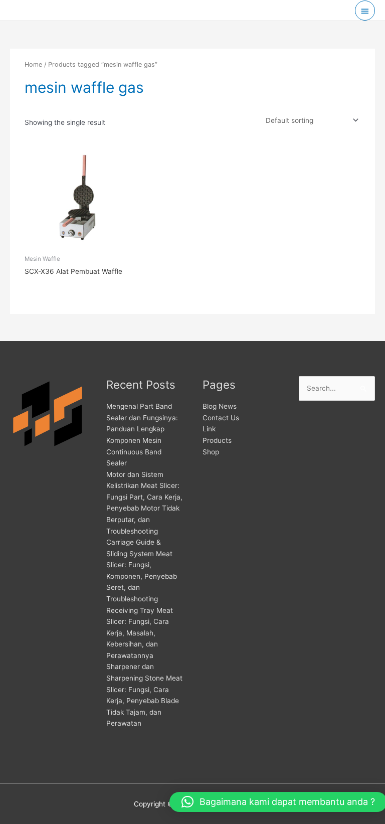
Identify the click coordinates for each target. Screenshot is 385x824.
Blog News (220, 406)
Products (217, 440)
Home (33, 64)
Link (209, 429)
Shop (211, 452)
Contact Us (221, 418)
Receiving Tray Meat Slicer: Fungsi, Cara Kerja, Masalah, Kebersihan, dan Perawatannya (139, 633)
